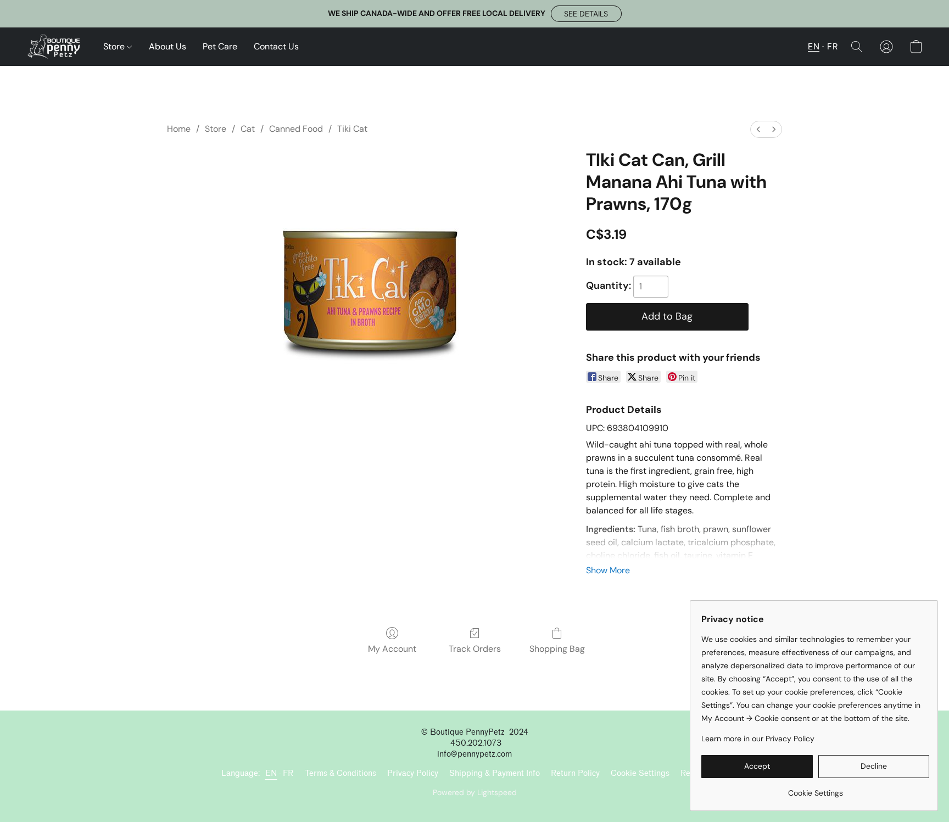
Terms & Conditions (340, 773)
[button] (586, 13)
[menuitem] (758, 129)
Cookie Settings (640, 773)
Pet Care (220, 46)
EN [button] (813, 46)
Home (179, 129)
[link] (815, 788)
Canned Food (296, 129)
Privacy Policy (412, 773)
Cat (248, 129)
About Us (167, 46)
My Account (392, 649)
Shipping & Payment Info (494, 773)
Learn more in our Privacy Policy (757, 738)
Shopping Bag (557, 649)
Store (115, 46)
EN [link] (271, 773)
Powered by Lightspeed (475, 792)
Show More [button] (608, 570)
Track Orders (475, 649)
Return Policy (575, 773)
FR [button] (832, 46)
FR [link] (288, 773)
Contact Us (276, 46)
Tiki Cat (352, 129)
